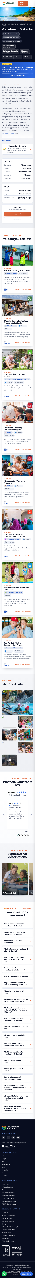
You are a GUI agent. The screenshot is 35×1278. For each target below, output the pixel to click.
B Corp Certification (8, 1215)
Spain (3, 1167)
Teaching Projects (8, 1198)
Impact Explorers (23, 1265)
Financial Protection (8, 1230)
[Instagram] (8, 1137)
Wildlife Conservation (9, 1204)
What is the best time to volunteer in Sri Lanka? (13, 1053)
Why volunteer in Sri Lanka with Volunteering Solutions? (15, 984)
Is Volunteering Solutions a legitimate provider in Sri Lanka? (14, 959)
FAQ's (4, 1224)
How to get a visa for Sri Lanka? (13, 1070)
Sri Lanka (5, 1170)
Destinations (13, 24)
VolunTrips (5, 1184)
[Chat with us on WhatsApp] (4, 1273)
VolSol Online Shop (8, 1241)
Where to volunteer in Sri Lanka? (14, 992)
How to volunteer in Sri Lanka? (16, 976)
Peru (3, 1161)
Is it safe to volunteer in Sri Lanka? (14, 1036)
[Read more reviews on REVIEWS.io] (23, 835)
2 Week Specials (7, 1187)
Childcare (5, 1190)
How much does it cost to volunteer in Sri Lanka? (14, 925)
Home (4, 24)
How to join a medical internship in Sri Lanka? (13, 1078)
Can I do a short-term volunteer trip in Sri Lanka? (14, 969)
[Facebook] (3, 1137)
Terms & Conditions (8, 1235)
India (3, 1156)
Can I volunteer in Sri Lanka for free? (16, 1028)
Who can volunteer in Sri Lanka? (13, 1061)
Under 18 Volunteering (9, 1201)
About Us (5, 1213)
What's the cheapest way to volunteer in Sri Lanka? (15, 933)
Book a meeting (17, 214)
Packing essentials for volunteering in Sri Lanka (14, 1045)
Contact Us (5, 1238)
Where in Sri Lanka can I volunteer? (13, 942)
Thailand (4, 1175)
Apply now (22, 3)
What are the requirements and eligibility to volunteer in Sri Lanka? (15, 1010)
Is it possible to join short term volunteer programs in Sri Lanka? (15, 1088)
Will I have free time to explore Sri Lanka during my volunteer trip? (15, 1108)
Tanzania (5, 1173)
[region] (17, 814)
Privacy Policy (6, 1232)
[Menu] (31, 3)
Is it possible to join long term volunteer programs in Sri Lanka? (16, 1098)
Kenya (4, 1158)
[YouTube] (18, 1137)
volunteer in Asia (8, 133)
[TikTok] (13, 1137)
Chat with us (26, 1274)
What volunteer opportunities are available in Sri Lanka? (16, 1001)
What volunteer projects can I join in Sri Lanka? (16, 950)
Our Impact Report (8, 1218)
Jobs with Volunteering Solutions (12, 1227)
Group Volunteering (8, 1193)
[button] (4, 814)
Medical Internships (8, 1195)
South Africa (6, 1164)
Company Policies (8, 1221)
